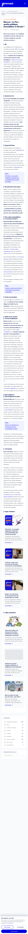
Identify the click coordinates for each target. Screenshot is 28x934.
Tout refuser (7, 927)
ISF (16, 49)
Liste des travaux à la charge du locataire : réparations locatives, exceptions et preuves (12, 633)
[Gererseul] (7, 4)
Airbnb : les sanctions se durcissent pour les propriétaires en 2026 (11, 595)
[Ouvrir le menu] (24, 3)
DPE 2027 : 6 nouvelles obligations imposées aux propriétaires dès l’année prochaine (12, 531)
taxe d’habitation (11, 388)
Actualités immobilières (12, 11)
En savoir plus (10, 923)
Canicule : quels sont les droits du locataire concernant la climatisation (13, 564)
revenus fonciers (8, 272)
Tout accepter (14, 931)
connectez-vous (8, 494)
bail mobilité (8, 410)
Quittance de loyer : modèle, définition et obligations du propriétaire (13, 665)
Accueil (3, 11)
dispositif (19, 150)
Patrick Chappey (15, 29)
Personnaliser (20, 927)
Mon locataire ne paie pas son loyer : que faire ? (13, 696)
